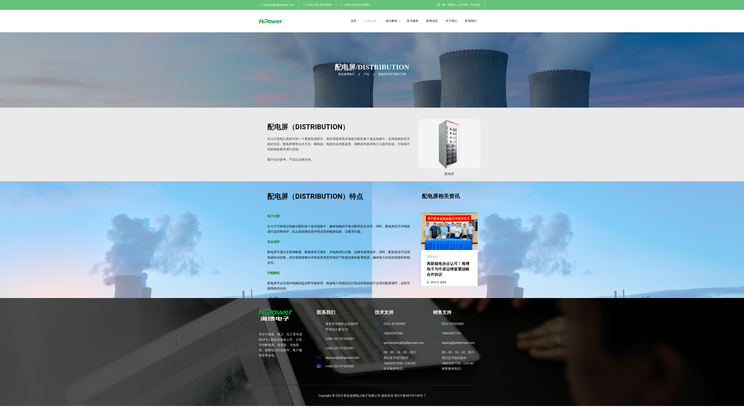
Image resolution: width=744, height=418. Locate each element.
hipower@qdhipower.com (278, 4)
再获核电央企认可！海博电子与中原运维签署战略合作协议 (448, 269)
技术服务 (412, 20)
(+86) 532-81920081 (319, 4)
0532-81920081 (395, 324)
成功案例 (391, 20)
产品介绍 (370, 20)
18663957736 (451, 333)
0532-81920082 (453, 324)
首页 (353, 20)
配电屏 (272, 139)
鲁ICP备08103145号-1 (410, 395)
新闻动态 (432, 20)
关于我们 (451, 20)
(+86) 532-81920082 (357, 4)
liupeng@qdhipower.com (458, 343)
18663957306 (393, 333)
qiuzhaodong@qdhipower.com (404, 343)
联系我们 (471, 20)
